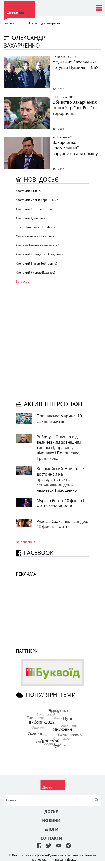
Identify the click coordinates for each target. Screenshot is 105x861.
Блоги (51, 829)
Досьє (51, 811)
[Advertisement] (52, 341)
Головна (10, 23)
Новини (51, 820)
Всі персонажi (26, 542)
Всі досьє (22, 281)
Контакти (51, 838)
